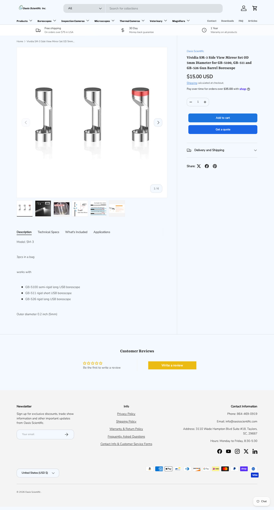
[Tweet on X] (199, 166)
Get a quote (223, 129)
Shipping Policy (126, 421)
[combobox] (143, 8)
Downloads (227, 20)
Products (22, 21)
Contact (211, 20)
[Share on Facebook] (207, 166)
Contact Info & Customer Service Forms (126, 444)
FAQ (241, 20)
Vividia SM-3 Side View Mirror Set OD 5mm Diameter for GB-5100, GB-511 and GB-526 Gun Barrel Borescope (51, 41)
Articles (252, 20)
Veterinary (156, 21)
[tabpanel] (92, 278)
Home (20, 41)
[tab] (24, 232)
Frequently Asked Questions (126, 436)
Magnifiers (178, 21)
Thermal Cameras (130, 21)
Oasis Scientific (195, 51)
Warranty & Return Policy (126, 429)
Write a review (172, 365)
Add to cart (223, 118)
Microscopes (102, 21)
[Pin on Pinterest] (215, 166)
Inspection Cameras (73, 21)
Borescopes (45, 21)
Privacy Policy (126, 414)
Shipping (192, 83)
